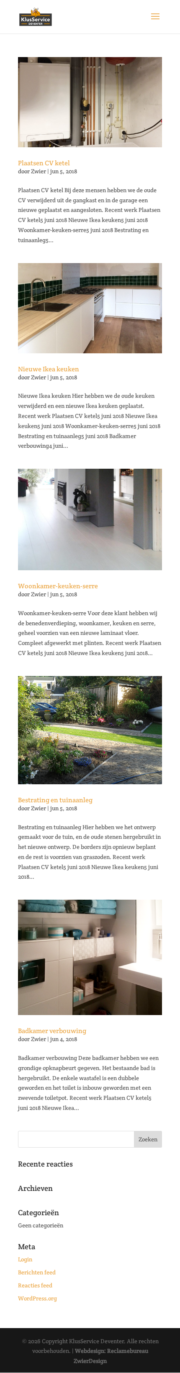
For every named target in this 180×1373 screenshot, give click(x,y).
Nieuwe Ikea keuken (48, 369)
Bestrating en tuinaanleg (55, 800)
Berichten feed (37, 1272)
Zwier (38, 171)
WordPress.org (37, 1298)
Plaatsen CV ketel (44, 163)
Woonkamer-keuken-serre (58, 586)
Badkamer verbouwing (52, 1030)
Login (25, 1259)
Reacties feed (35, 1285)
